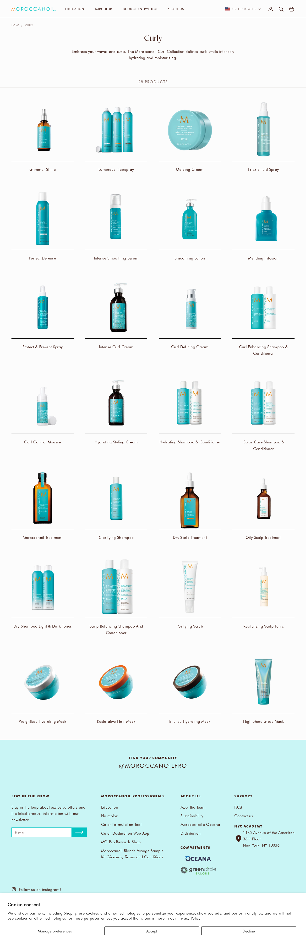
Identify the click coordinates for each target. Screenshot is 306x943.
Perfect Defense (42, 257)
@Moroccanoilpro (153, 765)
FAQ (238, 807)
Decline (248, 930)
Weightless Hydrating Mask (42, 721)
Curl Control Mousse (42, 441)
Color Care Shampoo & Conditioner (263, 445)
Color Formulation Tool (121, 824)
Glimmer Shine (42, 169)
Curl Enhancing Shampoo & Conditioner (263, 350)
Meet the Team (193, 807)
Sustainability (191, 815)
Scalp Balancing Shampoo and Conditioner (116, 629)
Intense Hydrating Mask (189, 721)
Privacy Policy (188, 918)
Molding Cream (189, 169)
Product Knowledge (140, 9)
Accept (151, 930)
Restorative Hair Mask (116, 721)
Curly (29, 25)
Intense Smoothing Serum (116, 257)
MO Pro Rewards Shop (121, 841)
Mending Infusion (263, 257)
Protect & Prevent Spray (42, 346)
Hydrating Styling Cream (116, 441)
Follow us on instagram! (38, 889)
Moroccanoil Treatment (42, 537)
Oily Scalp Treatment (263, 537)
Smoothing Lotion (190, 257)
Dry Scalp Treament (190, 537)
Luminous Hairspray (116, 169)
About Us (176, 9)
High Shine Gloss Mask (263, 721)
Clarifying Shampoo (116, 537)
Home (15, 25)
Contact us (243, 815)
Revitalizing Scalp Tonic (263, 626)
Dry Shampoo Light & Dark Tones (42, 626)
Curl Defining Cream (189, 346)
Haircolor (103, 9)
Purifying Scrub (190, 626)
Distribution (190, 833)
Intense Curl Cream (116, 346)
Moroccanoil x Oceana (200, 824)
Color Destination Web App (125, 833)
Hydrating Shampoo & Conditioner (189, 441)
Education (74, 9)
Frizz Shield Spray (263, 169)
